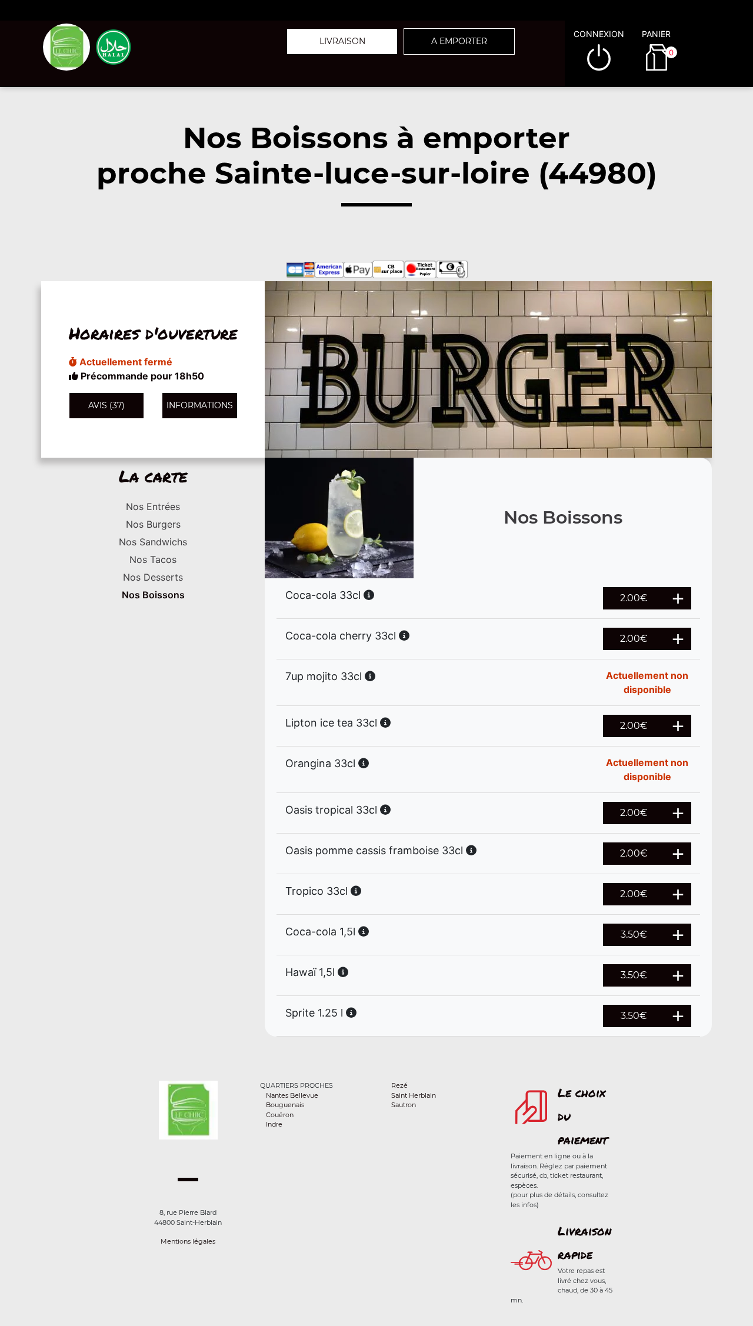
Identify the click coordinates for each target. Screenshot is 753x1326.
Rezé (399, 1085)
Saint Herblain (413, 1095)
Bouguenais (285, 1105)
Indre (274, 1124)
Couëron (280, 1115)
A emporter (459, 41)
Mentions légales (188, 1241)
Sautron (403, 1105)
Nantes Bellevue (292, 1095)
